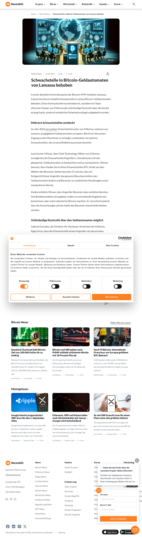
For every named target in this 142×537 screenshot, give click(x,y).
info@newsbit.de (13, 475)
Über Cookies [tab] (112, 245)
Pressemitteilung (43, 518)
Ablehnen (30, 297)
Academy (69, 500)
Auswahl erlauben (71, 297)
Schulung (69, 505)
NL (7, 499)
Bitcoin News (44, 14)
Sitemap (61, 532)
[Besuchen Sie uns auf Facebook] (8, 526)
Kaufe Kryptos (71, 467)
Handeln (68, 472)
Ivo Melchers (56, 375)
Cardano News (41, 481)
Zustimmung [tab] (29, 245)
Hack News (40, 513)
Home (33, 14)
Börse (53, 4)
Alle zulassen (111, 297)
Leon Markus (15, 378)
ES (15, 499)
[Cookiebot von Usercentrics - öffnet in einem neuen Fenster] (119, 238)
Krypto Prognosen (73, 510)
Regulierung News (43, 504)
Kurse (117, 4)
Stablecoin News (42, 500)
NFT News (40, 509)
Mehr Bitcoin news (120, 322)
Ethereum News (42, 472)
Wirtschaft (69, 4)
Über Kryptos (71, 487)
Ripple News (40, 476)
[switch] (55, 286)
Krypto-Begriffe (72, 496)
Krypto (39, 4)
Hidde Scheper (36, 74)
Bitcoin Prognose (72, 514)
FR (11, 499)
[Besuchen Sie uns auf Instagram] (19, 526)
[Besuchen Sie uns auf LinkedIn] (13, 526)
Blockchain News (43, 495)
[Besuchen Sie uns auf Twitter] (25, 526)
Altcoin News (41, 490)
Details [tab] (71, 245)
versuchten (51, 129)
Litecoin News (41, 486)
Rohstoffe (87, 4)
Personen (69, 491)
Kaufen (103, 4)
